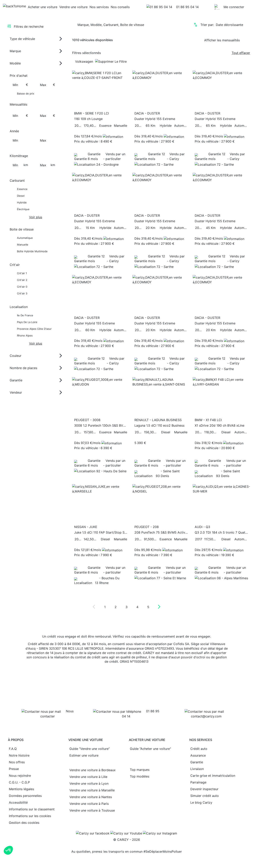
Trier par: (221, 25)
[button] (8, 850)
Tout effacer (241, 53)
